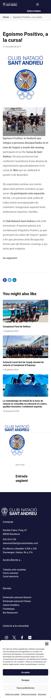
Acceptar (25, 672)
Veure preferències (25, 688)
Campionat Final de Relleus (17, 326)
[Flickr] (29, 637)
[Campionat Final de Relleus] (25, 311)
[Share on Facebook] (5, 280)
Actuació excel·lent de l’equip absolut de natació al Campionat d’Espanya (23, 364)
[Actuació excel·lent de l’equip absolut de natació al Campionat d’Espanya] (25, 346)
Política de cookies (12, 694)
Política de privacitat (29, 694)
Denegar (25, 680)
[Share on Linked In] (14, 280)
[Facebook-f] (22, 637)
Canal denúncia (10, 576)
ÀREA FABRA (34, 11)
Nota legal (42, 694)
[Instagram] (6, 637)
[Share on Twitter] (10, 280)
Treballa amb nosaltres (14, 569)
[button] (46, 643)
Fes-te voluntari (10, 573)
